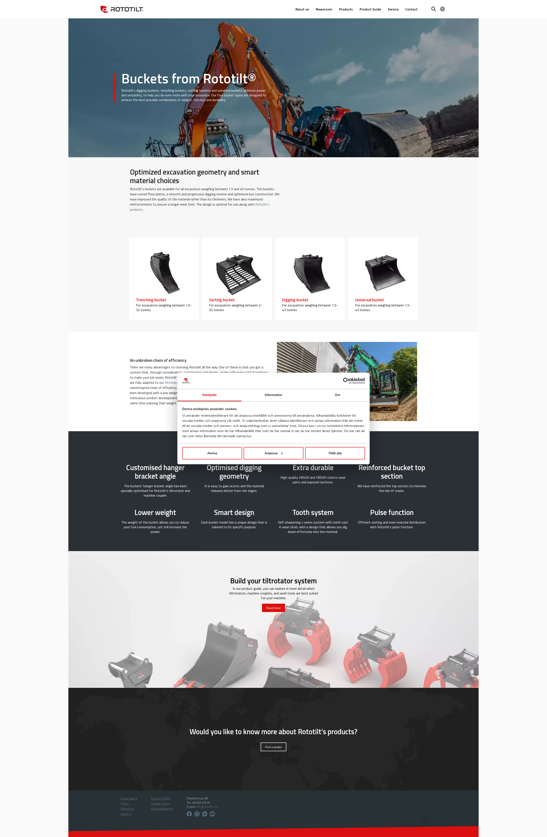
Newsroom (324, 9)
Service (393, 9)
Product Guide (370, 9)
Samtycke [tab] (209, 395)
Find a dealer (273, 747)
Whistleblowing (162, 808)
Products (346, 9)
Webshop (127, 808)
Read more (273, 608)
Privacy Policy (161, 798)
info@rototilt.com (207, 807)
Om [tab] (337, 395)
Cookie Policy (160, 803)
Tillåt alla (335, 453)
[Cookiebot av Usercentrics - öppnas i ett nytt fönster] (346, 381)
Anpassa (271, 453)
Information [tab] (273, 395)
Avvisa (212, 453)
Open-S (126, 813)
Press (125, 803)
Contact (411, 9)
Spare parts (129, 798)
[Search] (433, 8)
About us (302, 9)
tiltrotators (173, 382)
